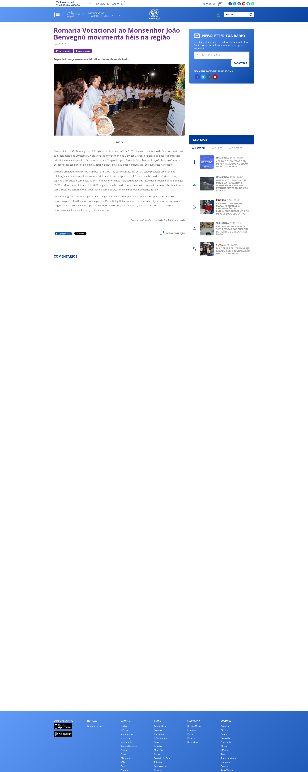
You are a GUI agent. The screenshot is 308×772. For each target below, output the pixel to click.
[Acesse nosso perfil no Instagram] (239, 3)
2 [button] (119, 142)
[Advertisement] (221, 109)
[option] (119, 100)
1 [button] (117, 142)
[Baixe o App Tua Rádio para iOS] (248, 3)
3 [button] (122, 142)
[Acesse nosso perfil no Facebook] (230, 3)
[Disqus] (119, 303)
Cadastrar (240, 63)
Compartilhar (64, 233)
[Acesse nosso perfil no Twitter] (234, 3)
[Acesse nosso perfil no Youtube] (243, 3)
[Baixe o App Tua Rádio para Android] (252, 3)
